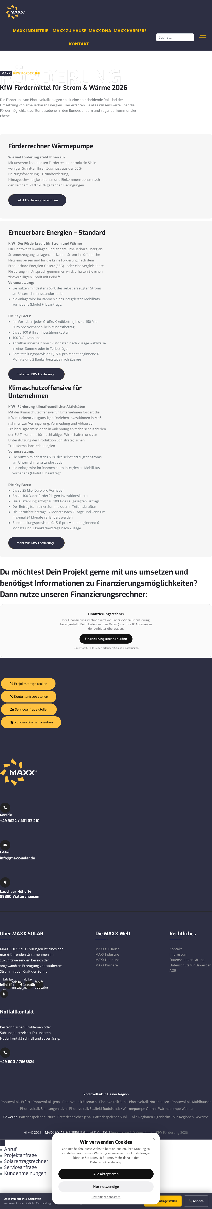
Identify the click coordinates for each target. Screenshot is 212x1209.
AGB (173, 970)
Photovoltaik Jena (46, 1102)
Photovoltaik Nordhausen (149, 1102)
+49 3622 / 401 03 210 (20, 820)
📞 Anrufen (196, 1201)
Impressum (178, 954)
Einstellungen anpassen (106, 1197)
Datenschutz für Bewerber (190, 965)
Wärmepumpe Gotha (139, 1108)
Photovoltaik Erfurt (15, 1102)
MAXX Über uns (107, 959)
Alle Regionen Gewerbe (191, 1117)
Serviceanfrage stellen (31, 709)
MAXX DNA (100, 30)
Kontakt (79, 44)
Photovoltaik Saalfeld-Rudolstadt (94, 1108)
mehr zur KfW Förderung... (36, 374)
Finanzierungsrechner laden (106, 639)
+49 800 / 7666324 (17, 1061)
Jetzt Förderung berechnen (37, 200)
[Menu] (202, 37)
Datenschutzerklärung (187, 959)
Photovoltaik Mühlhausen (192, 1102)
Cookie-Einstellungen (126, 648)
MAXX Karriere (130, 30)
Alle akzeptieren (106, 1174)
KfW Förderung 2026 (172, 1132)
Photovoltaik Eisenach (79, 1102)
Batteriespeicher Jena (74, 1117)
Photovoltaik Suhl (112, 1102)
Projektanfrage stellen (30, 684)
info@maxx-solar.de (17, 858)
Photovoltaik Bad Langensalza (43, 1108)
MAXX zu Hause (107, 949)
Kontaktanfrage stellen (30, 697)
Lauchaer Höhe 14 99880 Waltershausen (19, 894)
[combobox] (175, 37)
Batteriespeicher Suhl (110, 1117)
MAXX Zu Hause (69, 30)
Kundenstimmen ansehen (33, 722)
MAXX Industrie (30, 30)
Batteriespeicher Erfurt (37, 1117)
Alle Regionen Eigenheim (151, 1117)
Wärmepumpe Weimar (176, 1108)
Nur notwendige (106, 1186)
